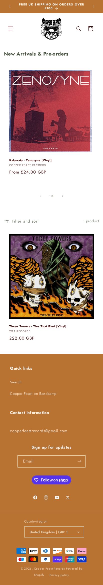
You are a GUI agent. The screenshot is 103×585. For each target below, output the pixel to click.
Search (16, 382)
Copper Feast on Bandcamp (33, 393)
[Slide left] (40, 195)
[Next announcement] (93, 6)
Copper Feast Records (49, 569)
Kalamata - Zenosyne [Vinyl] (30, 161)
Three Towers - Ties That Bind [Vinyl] (37, 327)
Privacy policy (59, 575)
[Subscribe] (79, 461)
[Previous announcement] (9, 6)
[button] (10, 28)
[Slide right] (62, 195)
